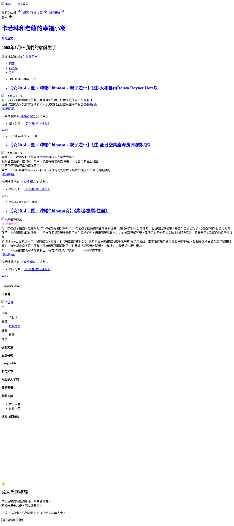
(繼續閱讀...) (9, 108)
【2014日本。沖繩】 (37, 123)
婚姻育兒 (31, 56)
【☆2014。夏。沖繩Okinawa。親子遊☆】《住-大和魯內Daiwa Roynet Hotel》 (84, 88)
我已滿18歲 (9, 520)
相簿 (12, 63)
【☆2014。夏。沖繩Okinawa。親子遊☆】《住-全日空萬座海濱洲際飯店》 (80, 144)
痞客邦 (24, 116)
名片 (12, 72)
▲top (4, 129)
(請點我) (91, 104)
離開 (21, 520)
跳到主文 (7, 38)
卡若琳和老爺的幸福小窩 (33, 28)
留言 (33, 116)
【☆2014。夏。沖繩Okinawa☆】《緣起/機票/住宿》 (59, 210)
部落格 (13, 68)
